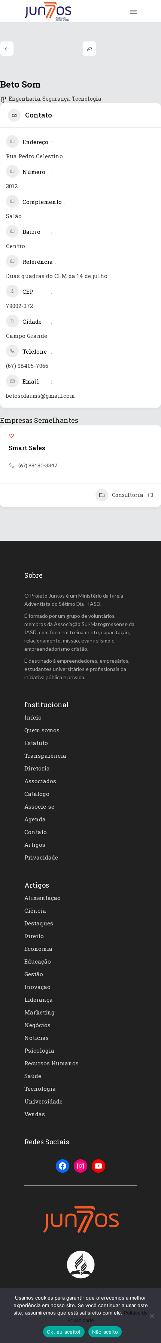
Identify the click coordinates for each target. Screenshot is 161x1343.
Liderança (38, 999)
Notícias (36, 1037)
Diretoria (37, 768)
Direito (34, 936)
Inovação (37, 987)
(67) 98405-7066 (27, 365)
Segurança (56, 98)
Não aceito (105, 1332)
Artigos (34, 844)
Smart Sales (27, 448)
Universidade (43, 1101)
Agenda (35, 819)
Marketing (39, 1012)
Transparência (45, 755)
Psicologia (39, 1050)
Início (33, 717)
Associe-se (39, 806)
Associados (40, 781)
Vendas (34, 1114)
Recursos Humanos (51, 1063)
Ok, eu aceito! (64, 1332)
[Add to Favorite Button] (11, 436)
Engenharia (24, 98)
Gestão (33, 974)
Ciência (35, 910)
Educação (37, 961)
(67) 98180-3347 (37, 465)
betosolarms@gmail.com (40, 395)
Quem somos (42, 730)
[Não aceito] (151, 1315)
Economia (38, 948)
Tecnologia (86, 98)
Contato (35, 832)
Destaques (38, 923)
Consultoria (127, 494)
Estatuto (36, 743)
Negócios (37, 1025)
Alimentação (42, 897)
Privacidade (41, 857)
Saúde (32, 1076)
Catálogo (36, 793)
